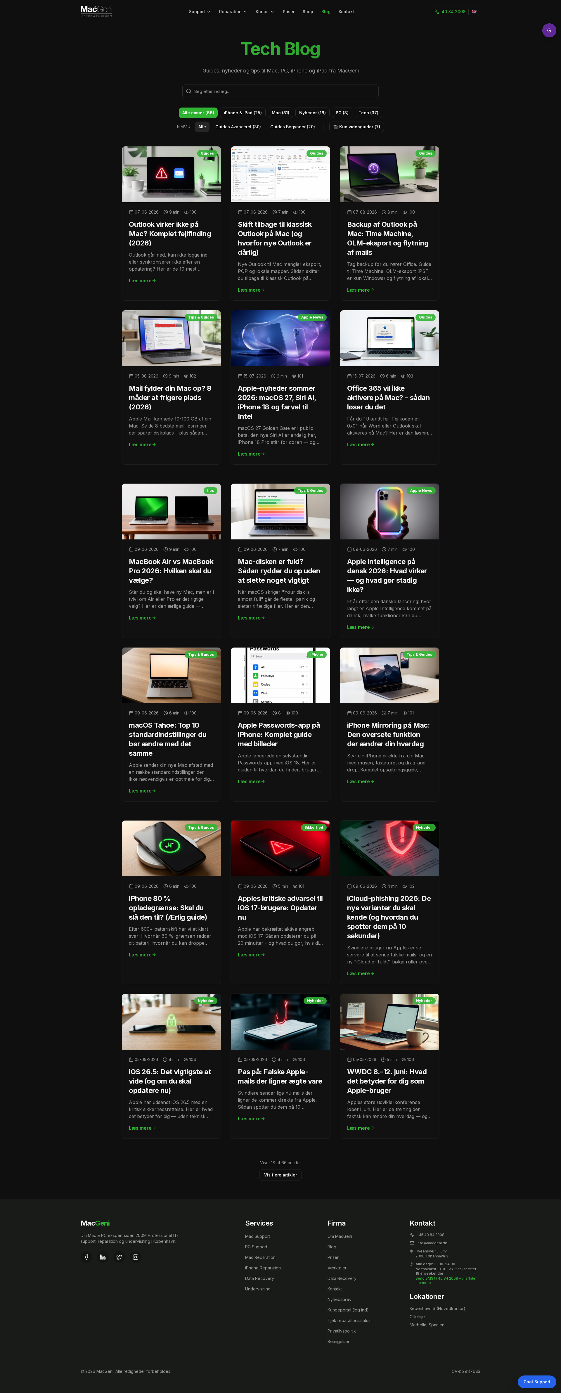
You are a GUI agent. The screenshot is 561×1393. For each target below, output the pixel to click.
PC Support (256, 1246)
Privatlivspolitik (342, 1330)
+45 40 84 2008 (430, 1235)
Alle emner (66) (198, 112)
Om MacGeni (340, 1236)
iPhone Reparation (263, 1267)
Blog (325, 11)
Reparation (230, 11)
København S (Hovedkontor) (437, 1308)
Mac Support (257, 1236)
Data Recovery (259, 1278)
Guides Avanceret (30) (238, 126)
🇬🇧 (474, 11)
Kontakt (346, 11)
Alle (202, 126)
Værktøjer (337, 1267)
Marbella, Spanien (427, 1324)
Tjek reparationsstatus (349, 1320)
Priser (289, 11)
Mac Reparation (260, 1257)
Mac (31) (280, 112)
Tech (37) (368, 112)
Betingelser (338, 1341)
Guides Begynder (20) (292, 126)
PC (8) (342, 112)
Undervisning (258, 1288)
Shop (308, 11)
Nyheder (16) (312, 112)
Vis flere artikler (280, 1174)
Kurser (262, 11)
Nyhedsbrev (340, 1299)
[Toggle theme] (549, 30)
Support (197, 11)
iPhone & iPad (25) (243, 112)
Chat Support (537, 1381)
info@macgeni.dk (432, 1243)
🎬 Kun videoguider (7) (356, 126)
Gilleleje (417, 1316)
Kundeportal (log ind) (348, 1309)
